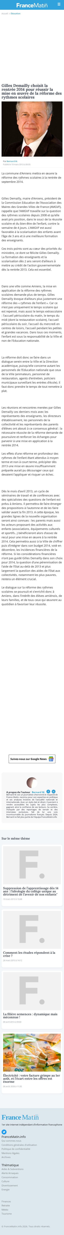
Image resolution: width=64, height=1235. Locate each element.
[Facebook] (48, 791)
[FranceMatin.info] (32, 5)
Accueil (5, 13)
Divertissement (10, 1185)
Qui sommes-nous (11, 1140)
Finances (6, 1201)
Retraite (6, 1205)
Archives (6, 1157)
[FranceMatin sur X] (4, 1132)
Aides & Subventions (12, 1169)
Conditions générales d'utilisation (19, 1144)
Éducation (15, 13)
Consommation (10, 1177)
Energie (5, 1189)
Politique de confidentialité (16, 1148)
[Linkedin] (53, 791)
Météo (5, 1209)
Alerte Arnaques (10, 1173)
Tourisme (7, 1213)
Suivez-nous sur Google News (28, 759)
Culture (5, 1181)
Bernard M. (12, 161)
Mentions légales (10, 1153)
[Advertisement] (32, 49)
